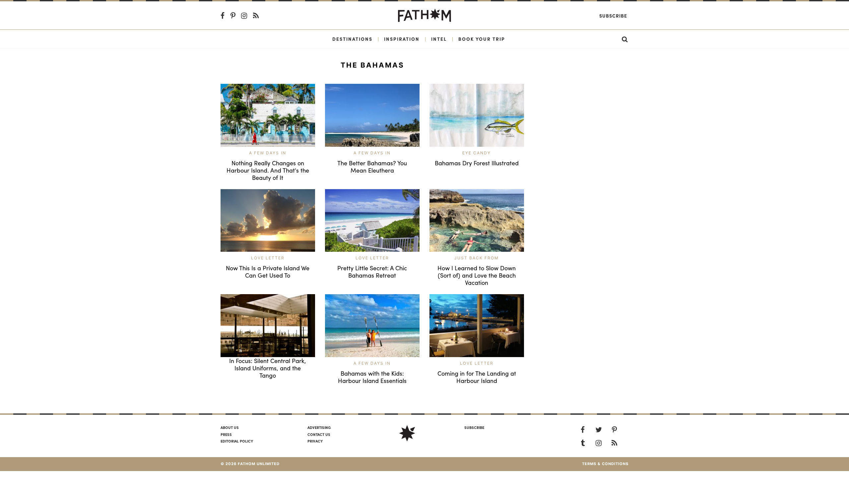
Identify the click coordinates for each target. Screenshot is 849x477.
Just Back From (476, 257)
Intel (439, 38)
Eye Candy (476, 152)
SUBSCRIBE (474, 427)
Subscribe (613, 15)
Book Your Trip (481, 38)
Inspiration (402, 38)
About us (230, 427)
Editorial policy (237, 441)
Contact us (318, 434)
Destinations (352, 38)
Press (226, 434)
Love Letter (268, 257)
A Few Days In (267, 152)
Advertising (319, 427)
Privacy (315, 441)
